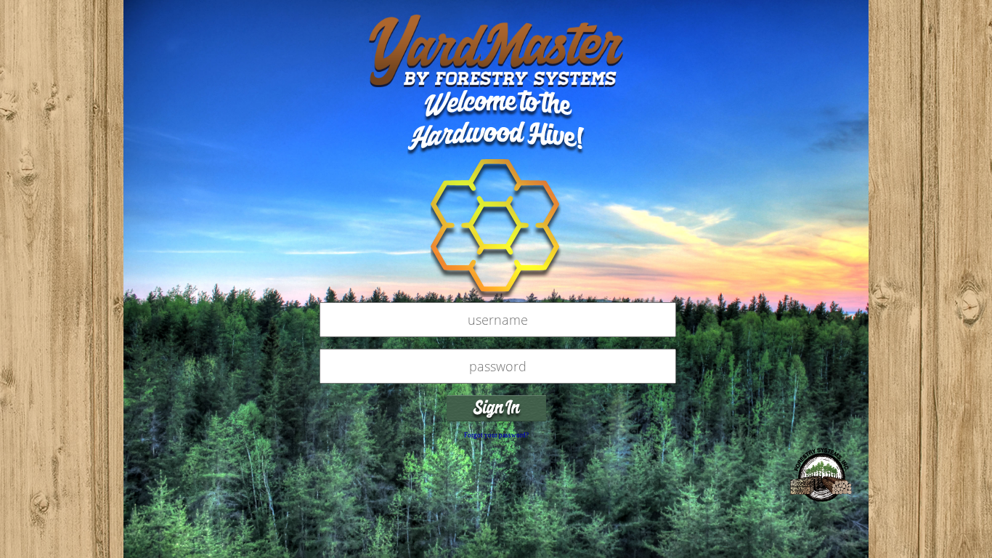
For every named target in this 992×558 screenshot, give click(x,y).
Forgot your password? (496, 435)
